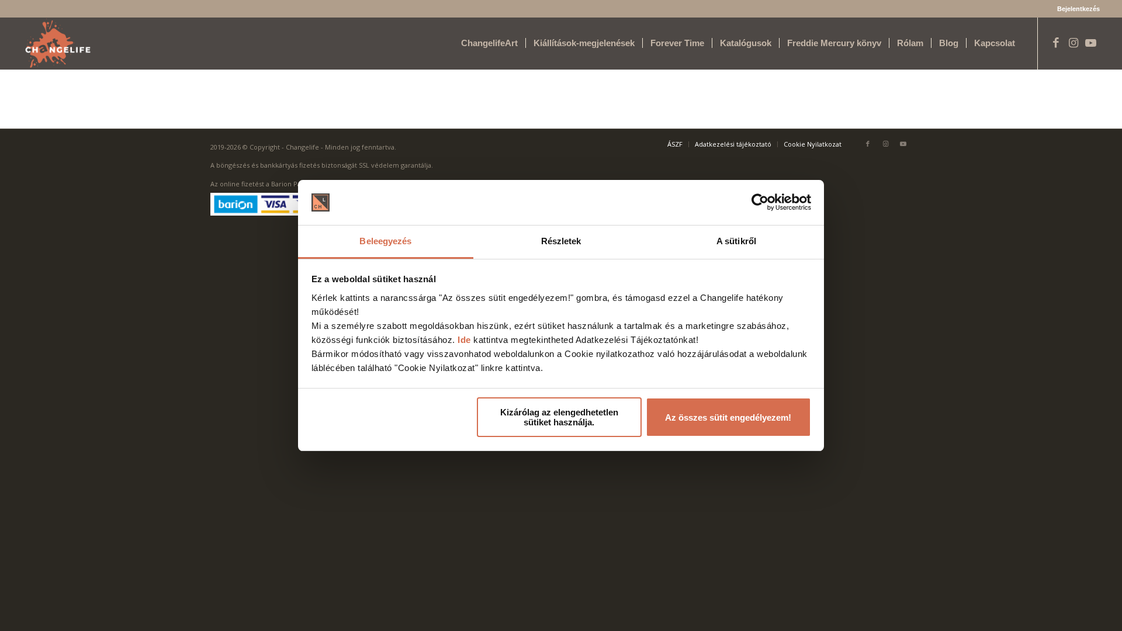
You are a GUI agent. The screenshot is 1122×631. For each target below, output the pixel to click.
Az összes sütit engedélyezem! (728, 417)
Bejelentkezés (1078, 8)
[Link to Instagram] (1073, 42)
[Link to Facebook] (1056, 42)
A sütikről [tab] (736, 241)
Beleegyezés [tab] (385, 241)
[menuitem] (1075, 9)
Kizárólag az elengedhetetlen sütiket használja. (559, 417)
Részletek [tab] (561, 241)
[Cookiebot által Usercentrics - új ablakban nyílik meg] (760, 203)
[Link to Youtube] (1091, 42)
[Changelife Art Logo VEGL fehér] (58, 43)
